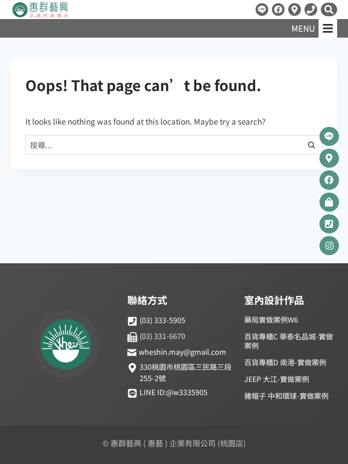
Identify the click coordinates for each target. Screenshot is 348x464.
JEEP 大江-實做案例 (276, 378)
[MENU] (328, 28)
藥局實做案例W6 (271, 319)
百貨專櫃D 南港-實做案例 (285, 362)
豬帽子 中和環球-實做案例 (286, 395)
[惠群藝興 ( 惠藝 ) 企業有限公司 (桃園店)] (65, 345)
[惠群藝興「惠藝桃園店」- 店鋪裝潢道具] (262, 9)
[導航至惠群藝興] (294, 9)
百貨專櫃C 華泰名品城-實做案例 (288, 341)
